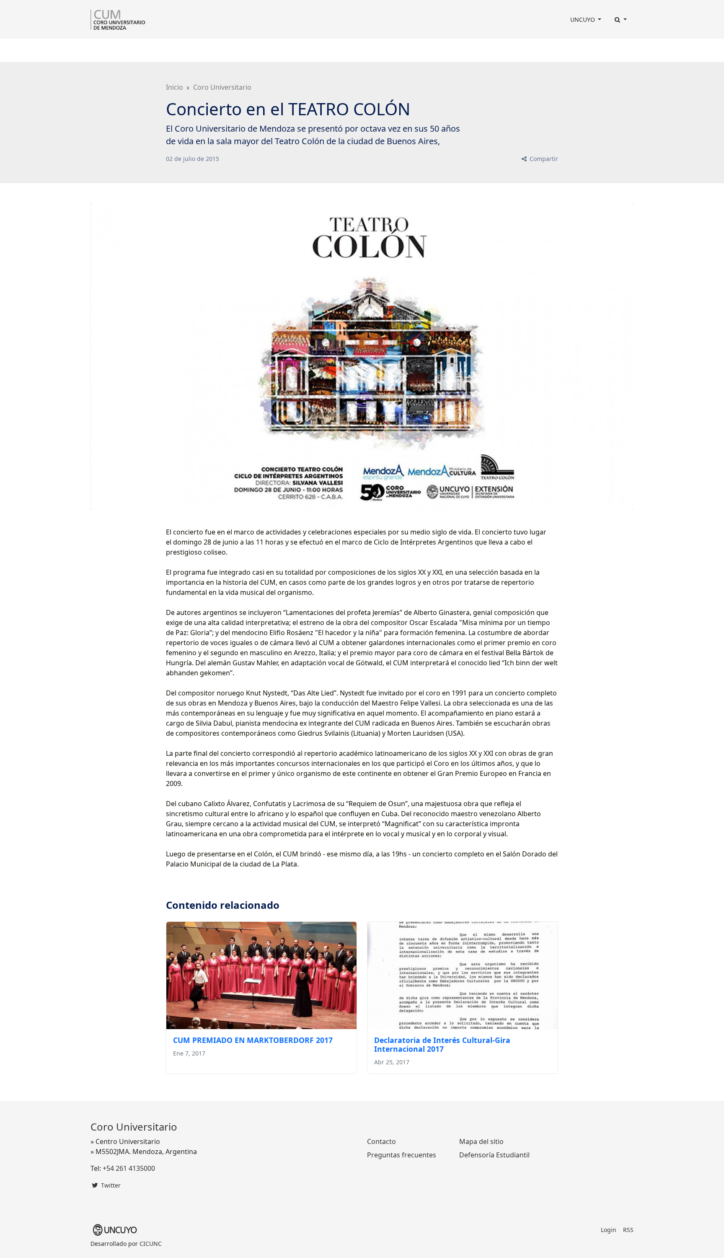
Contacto (412, 50)
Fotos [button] (377, 50)
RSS (628, 1230)
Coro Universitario (222, 87)
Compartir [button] (543, 159)
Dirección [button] (143, 50)
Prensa (302, 50)
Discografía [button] (338, 50)
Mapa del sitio (481, 1141)
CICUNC (151, 1244)
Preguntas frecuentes (401, 1154)
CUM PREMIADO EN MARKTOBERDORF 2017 (253, 1040)
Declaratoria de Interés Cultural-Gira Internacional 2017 (442, 1044)
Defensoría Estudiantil (494, 1154)
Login (608, 1230)
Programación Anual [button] (246, 50)
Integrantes (188, 50)
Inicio (174, 87)
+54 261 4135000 (129, 1168)
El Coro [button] (105, 50)
